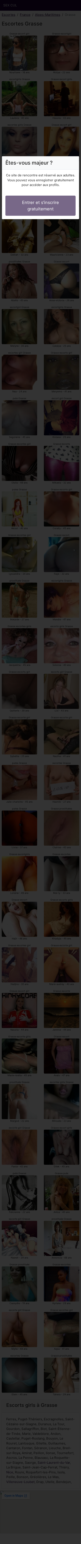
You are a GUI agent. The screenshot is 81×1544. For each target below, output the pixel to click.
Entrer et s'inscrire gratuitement (40, 205)
